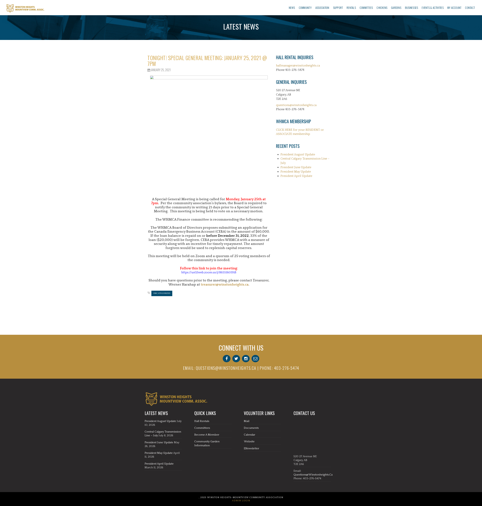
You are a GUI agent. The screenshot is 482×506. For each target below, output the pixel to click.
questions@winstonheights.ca (296, 105)
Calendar (249, 434)
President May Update (296, 171)
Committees (366, 7)
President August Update (298, 154)
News (292, 7)
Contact (470, 7)
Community (305, 7)
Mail (246, 421)
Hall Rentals (201, 421)
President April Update (296, 176)
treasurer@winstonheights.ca (225, 285)
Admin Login (241, 500)
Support (338, 7)
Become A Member (206, 434)
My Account (454, 7)
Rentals (351, 7)
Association (322, 7)
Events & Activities (433, 7)
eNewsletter (251, 448)
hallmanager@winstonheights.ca (298, 65)
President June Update (296, 167)
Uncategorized (161, 293)
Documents (251, 428)
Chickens (382, 7)
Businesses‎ (411, 7)
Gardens (396, 7)
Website (249, 441)
